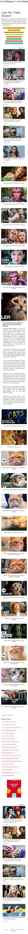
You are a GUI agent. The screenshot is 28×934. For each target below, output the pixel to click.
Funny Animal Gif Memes (8, 764)
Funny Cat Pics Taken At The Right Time (11, 727)
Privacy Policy (20, 929)
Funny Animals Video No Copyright (10, 741)
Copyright (14, 931)
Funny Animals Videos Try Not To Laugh (11, 755)
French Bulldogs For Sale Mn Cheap (10, 750)
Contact (12, 929)
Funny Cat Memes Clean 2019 (9, 722)
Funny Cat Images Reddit (8, 775)
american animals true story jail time (14, 34)
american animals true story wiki (14, 36)
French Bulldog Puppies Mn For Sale (10, 772)
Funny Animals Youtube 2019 (9, 724)
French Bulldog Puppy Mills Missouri (10, 758)
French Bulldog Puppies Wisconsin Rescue (12, 761)
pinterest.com (9, 715)
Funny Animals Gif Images (8, 739)
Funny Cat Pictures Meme (8, 736)
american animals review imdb (14, 39)
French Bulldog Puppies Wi (8, 733)
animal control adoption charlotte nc (14, 43)
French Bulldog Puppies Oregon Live (10, 767)
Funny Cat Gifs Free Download (9, 747)
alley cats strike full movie (14, 30)
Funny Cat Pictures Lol (7, 769)
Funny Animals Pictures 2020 (9, 744)
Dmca (6, 929)
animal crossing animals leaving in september (14, 28)
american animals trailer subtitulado (14, 41)
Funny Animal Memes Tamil (8, 753)
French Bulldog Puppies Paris (9, 730)
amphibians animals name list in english (14, 32)
